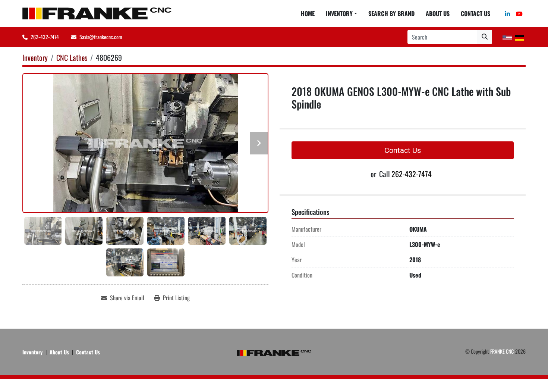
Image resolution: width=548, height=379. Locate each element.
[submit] (484, 37)
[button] (341, 13)
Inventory (339, 13)
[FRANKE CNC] (274, 352)
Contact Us (475, 13)
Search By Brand (391, 13)
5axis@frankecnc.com (100, 37)
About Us (438, 13)
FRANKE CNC (502, 351)
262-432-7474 (45, 37)
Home (308, 13)
